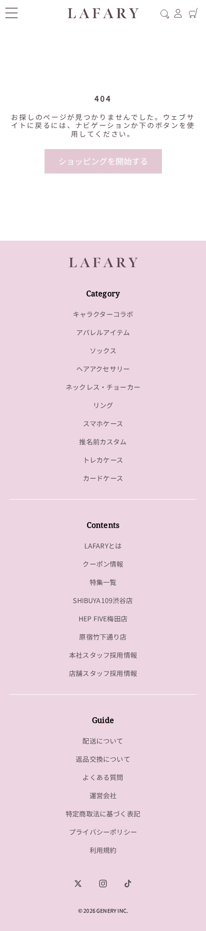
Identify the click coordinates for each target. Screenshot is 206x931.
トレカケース (103, 460)
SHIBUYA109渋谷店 (103, 600)
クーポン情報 (102, 564)
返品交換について (103, 759)
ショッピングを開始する (103, 161)
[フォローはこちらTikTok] (128, 883)
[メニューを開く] (11, 13)
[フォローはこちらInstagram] (103, 883)
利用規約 (103, 850)
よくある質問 (102, 777)
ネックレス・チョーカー (103, 387)
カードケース (103, 478)
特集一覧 (103, 582)
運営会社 (103, 795)
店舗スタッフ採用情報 (103, 673)
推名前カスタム (102, 441)
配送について (102, 740)
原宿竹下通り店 (102, 636)
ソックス (103, 350)
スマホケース (103, 423)
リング (103, 405)
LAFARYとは (103, 545)
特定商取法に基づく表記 (103, 813)
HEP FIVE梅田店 (103, 618)
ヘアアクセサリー (103, 368)
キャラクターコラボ (103, 314)
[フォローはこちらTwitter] (78, 883)
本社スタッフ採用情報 (103, 655)
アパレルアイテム (103, 332)
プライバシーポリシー (103, 832)
